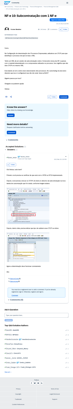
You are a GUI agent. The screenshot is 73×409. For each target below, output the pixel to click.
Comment (63, 97)
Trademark (18, 399)
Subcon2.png (14, 279)
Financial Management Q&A (51, 6)
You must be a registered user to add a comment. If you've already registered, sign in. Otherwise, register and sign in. (34, 291)
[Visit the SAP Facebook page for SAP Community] (31, 383)
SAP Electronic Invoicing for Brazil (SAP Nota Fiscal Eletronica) (21, 38)
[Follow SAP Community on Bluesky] (35, 383)
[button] (60, 29)
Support (54, 399)
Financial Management (36, 6)
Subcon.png (14, 281)
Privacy (18, 389)
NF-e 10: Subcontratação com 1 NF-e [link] (15, 9)
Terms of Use (55, 389)
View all (7, 372)
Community (15, 2)
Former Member (16, 29)
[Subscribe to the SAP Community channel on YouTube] (38, 383)
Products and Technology (21, 6)
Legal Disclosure (55, 394)
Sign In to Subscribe (58, 20)
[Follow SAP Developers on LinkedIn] (41, 383)
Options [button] (67, 20)
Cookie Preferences (18, 404)
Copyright (18, 394)
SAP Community (9, 6)
